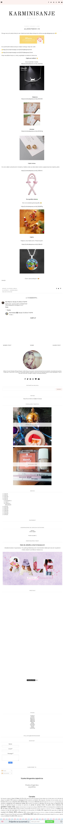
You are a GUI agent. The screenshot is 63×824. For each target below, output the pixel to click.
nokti (59, 810)
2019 (5, 509)
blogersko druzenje (45, 800)
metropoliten (31, 810)
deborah (37, 801)
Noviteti (32, 723)
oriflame (20, 812)
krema (59, 807)
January (7, 503)
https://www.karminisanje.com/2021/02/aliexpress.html (17, 49)
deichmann (44, 801)
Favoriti (32, 725)
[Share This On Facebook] (56, 288)
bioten (36, 800)
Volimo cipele (32, 531)
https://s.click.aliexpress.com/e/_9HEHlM (32, 99)
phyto (47, 812)
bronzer (10, 801)
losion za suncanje (26, 808)
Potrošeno (32, 724)
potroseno (58, 812)
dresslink (3, 803)
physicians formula (40, 812)
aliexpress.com (51, 33)
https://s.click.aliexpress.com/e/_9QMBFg (32, 206)
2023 (5, 498)
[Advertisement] (32, 618)
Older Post (57, 345)
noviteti (3, 812)
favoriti (58, 803)
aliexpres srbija (12, 288)
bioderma (30, 800)
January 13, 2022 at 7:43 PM (25, 312)
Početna (32, 715)
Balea (17, 798)
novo (11, 812)
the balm (42, 814)
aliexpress (5, 290)
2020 (5, 507)
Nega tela (32, 720)
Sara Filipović (8, 301)
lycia (33, 808)
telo (35, 814)
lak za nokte (4, 808)
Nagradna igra (32, 464)
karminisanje (14, 290)
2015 (5, 514)
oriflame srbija (30, 812)
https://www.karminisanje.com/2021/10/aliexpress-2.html (18, 52)
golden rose (6, 807)
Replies (9, 310)
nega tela (53, 810)
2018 (5, 510)
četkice (19, 816)
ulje (61, 814)
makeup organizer (41, 808)
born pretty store (56, 800)
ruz (11, 814)
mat (8, 810)
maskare (3, 810)
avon (8, 800)
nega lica (46, 810)
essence (9, 803)
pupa (7, 814)
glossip (32, 805)
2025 (5, 495)
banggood (22, 800)
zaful (13, 816)
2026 (5, 493)
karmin (40, 807)
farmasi (42, 803)
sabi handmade (18, 814)
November (7, 500)
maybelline (23, 810)
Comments (6, 773)
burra (15, 801)
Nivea (36, 798)
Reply (6, 307)
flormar (2, 804)
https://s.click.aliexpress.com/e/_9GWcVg (32, 131)
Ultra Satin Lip (52, 798)
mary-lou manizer (50, 808)
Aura (13, 798)
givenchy (26, 804)
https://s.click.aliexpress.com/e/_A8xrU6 (32, 244)
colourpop (30, 801)
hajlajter (18, 807)
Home (32, 345)
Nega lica (32, 719)
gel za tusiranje (17, 804)
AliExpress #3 (8, 504)
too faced (56, 814)
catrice (22, 801)
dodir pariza (51, 801)
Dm (23, 798)
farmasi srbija (50, 803)
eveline (36, 803)
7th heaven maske (5, 798)
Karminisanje (32, 14)
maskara (58, 808)
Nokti (32, 722)
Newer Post (7, 345)
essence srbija (20, 803)
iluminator (23, 807)
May (6, 502)
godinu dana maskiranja (54, 805)
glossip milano (41, 805)
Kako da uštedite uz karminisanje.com (32, 545)
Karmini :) (32, 718)
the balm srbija (49, 814)
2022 (5, 499)
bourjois (3, 801)
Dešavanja (32, 728)
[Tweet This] (59, 288)
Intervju (32, 530)
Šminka (32, 716)
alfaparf (3, 800)
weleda (7, 816)
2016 (5, 513)
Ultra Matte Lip (43, 798)
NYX (33, 798)
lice (12, 808)
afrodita (60, 798)
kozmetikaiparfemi (50, 807)
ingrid (29, 807)
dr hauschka (58, 801)
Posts (4, 770)
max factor (15, 810)
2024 (5, 496)
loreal (17, 808)
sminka (27, 814)
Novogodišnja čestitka (32, 424)
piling (52, 812)
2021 (5, 506)
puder (2, 814)
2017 (5, 511)
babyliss (15, 800)
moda (39, 810)
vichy (2, 816)
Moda (32, 727)
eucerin (30, 803)
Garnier (28, 798)
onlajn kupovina (7, 291)
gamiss (9, 805)
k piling (34, 807)
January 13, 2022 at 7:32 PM (19, 301)
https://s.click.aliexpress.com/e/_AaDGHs (32, 63)
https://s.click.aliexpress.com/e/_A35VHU (31, 170)
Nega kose (32, 721)
